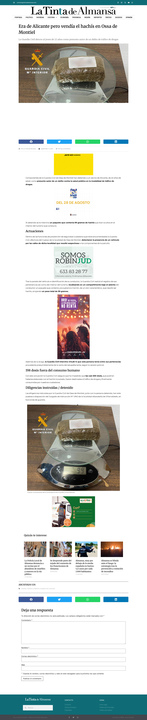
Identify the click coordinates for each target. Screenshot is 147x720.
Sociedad (40, 17)
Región (87, 17)
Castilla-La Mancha (33, 588)
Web (23, 665)
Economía (64, 17)
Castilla (23, 588)
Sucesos (118, 17)
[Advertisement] (73, 121)
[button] (31, 142)
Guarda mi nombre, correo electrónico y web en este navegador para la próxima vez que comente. (63, 673)
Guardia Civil (44, 588)
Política (29, 17)
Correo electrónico (29, 656)
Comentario (26, 620)
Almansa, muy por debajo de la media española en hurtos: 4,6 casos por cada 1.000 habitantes (85, 566)
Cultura (51, 17)
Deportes (98, 17)
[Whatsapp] (132, 2)
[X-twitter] (125, 2)
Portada (18, 17)
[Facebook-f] (118, 2)
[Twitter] (73, 717)
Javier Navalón (129, 717)
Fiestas (108, 17)
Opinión (129, 17)
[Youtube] (128, 2)
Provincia (76, 17)
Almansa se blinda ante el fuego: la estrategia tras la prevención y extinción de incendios (112, 566)
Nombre (25, 648)
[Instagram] (121, 2)
